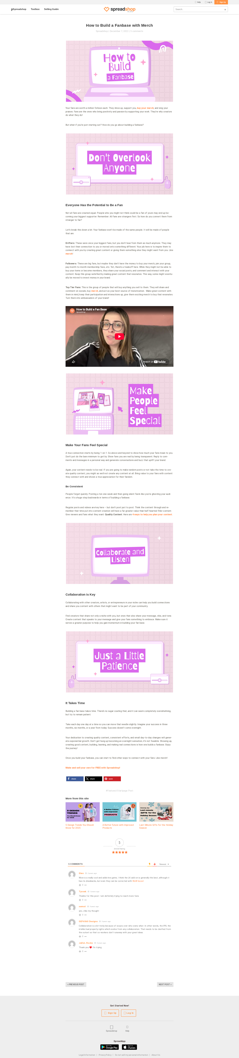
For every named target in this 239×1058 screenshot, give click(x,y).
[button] (75, 778)
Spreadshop (19, 9)
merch (69, 253)
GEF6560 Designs (88, 921)
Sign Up (222, 2)
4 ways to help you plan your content (152, 514)
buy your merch (145, 108)
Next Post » (165, 984)
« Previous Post (75, 984)
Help (199, 2)
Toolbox (35, 9)
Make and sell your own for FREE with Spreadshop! (93, 767)
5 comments (136, 31)
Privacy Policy (105, 1055)
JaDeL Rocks (86, 943)
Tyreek (82, 891)
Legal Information (87, 1055)
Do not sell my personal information (131, 1055)
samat (82, 906)
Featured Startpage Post (120, 790)
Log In (209, 2)
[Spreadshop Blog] (119, 9)
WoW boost (138, 881)
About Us (156, 1055)
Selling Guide (51, 9)
